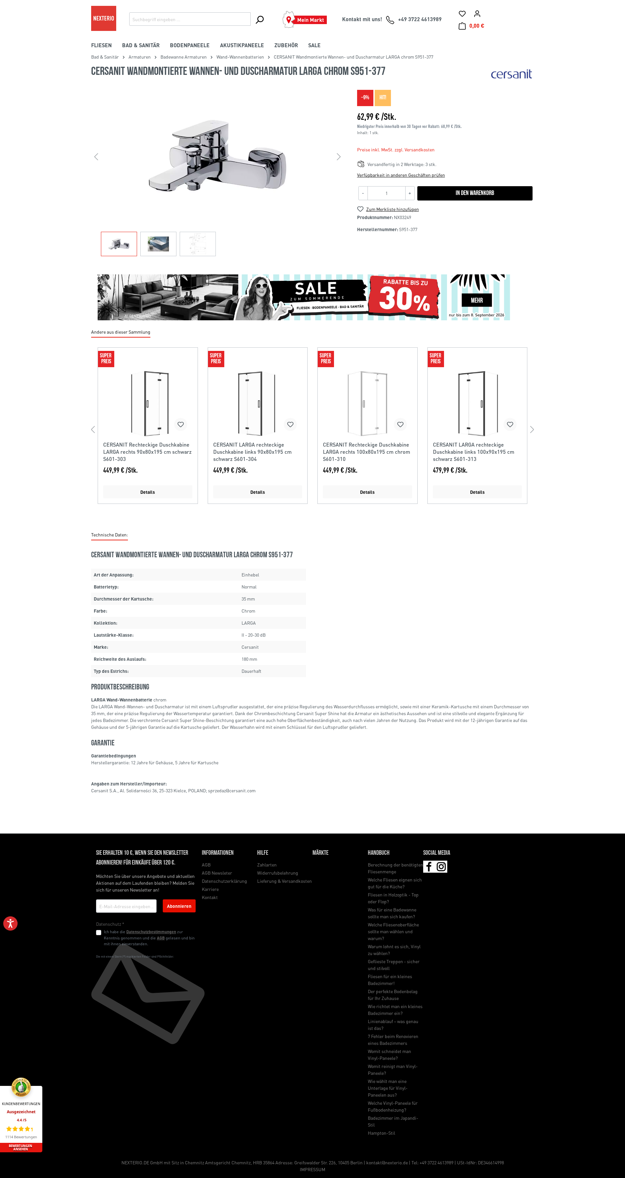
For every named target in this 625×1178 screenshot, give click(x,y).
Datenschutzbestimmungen (151, 931)
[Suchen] (259, 19)
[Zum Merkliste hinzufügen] (180, 424)
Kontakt (210, 897)
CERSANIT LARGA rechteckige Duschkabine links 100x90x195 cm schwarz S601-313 (473, 451)
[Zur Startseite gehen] (103, 18)
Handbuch (379, 853)
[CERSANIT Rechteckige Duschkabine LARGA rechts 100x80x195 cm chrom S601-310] (367, 403)
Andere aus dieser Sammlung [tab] (120, 332)
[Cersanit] (512, 73)
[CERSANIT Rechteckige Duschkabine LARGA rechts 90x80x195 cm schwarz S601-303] (147, 403)
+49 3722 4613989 (436, 1162)
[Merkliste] (462, 13)
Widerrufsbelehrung (277, 873)
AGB (161, 937)
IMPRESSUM (312, 1169)
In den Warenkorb (475, 193)
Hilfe (262, 853)
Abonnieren (179, 906)
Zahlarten (267, 864)
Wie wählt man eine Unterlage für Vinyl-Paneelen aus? (388, 1088)
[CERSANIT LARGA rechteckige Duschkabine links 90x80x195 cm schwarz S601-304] (257, 403)
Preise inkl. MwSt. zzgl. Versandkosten (396, 149)
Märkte (320, 853)
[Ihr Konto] (477, 13)
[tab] (109, 535)
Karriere (210, 889)
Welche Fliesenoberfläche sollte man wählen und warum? (393, 931)
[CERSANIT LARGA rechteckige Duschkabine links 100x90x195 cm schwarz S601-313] (477, 403)
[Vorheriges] (96, 156)
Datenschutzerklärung (224, 881)
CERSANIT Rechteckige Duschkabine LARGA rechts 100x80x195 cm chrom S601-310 (366, 451)
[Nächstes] (339, 156)
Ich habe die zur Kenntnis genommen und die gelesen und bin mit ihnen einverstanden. (149, 937)
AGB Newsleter (217, 873)
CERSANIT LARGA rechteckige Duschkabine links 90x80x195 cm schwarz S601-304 (252, 451)
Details (147, 492)
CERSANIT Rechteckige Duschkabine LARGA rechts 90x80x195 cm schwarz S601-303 (147, 451)
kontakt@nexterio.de (387, 1162)
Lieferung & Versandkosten (284, 881)
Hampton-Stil (381, 1133)
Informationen (218, 853)
